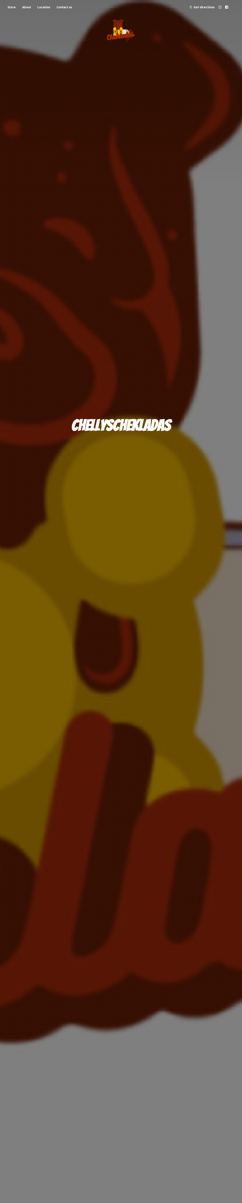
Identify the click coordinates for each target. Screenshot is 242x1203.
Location (43, 7)
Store (12, 7)
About (26, 7)
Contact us (64, 7)
